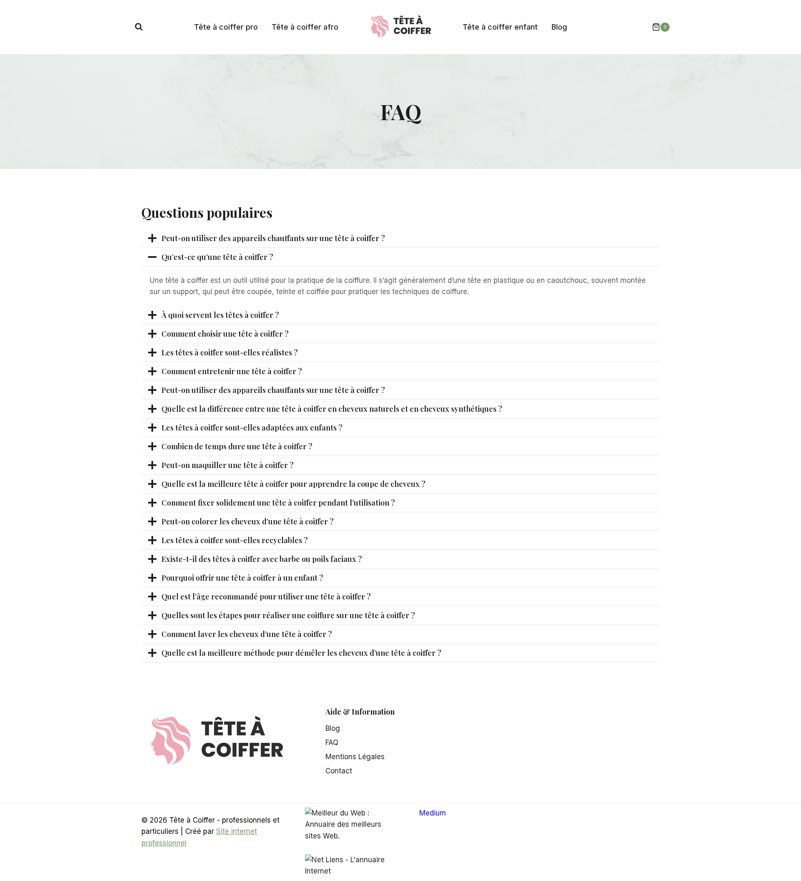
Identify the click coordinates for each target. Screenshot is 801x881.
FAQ (331, 742)
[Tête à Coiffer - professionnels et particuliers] (400, 26)
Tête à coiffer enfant (500, 27)
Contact (338, 771)
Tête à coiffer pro (226, 27)
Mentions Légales (355, 757)
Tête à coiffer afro (305, 27)
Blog (559, 27)
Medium (432, 813)
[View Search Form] (138, 27)
